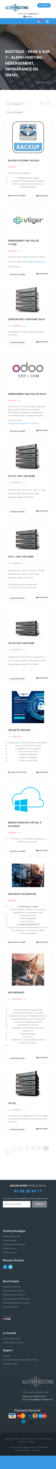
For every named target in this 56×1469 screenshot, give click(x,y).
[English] (4, 1319)
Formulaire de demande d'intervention (20, 1360)
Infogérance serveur (12, 1287)
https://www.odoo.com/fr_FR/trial (23, 423)
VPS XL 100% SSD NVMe (21, 476)
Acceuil (38, 82)
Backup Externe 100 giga (23, 160)
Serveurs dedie (9, 1240)
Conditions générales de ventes (22, 1447)
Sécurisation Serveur (22, 894)
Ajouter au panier (18, 196)
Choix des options (17, 342)
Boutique (47, 82)
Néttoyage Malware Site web (16, 1303)
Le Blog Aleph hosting (13, 1342)
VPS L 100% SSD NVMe (21, 556)
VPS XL (12, 1103)
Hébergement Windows (14, 1244)
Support (29, 17)
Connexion (44, 5)
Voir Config (43, 196)
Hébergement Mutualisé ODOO (27, 394)
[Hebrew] (9, 1319)
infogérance (16, 992)
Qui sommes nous (11, 1338)
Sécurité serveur (19, 730)
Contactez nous (10, 1364)
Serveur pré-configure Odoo (26, 319)
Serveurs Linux (9, 1252)
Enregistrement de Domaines (16, 1299)
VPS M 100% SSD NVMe (21, 643)
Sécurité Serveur (10, 1307)
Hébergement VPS (12, 1236)
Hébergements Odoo (13, 1291)
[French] (6, 1319)
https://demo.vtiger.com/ (34, 262)
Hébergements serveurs (14, 1295)
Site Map (36, 1450)
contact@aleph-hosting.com (40, 1399)
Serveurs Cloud (10, 1248)
